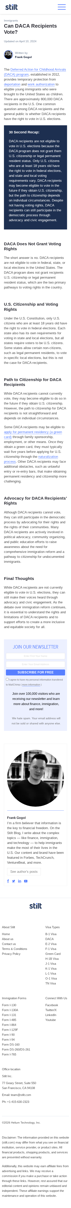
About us (7, 939)
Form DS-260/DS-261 (16, 1049)
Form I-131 (9, 1015)
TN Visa (50, 983)
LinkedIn (50, 1015)
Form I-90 (8, 1034)
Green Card (53, 953)
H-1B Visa (52, 958)
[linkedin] (19, 881)
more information (31, 684)
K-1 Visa (50, 968)
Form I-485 (9, 1020)
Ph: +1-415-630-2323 (15, 1101)
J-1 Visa (50, 963)
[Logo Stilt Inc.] (11, 7)
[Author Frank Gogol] (35, 809)
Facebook (51, 1005)
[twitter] (13, 881)
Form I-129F (10, 1029)
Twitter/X (51, 1010)
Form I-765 (9, 1054)
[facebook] (8, 881)
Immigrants (11, 20)
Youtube (50, 1020)
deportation (12, 84)
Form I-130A (10, 1010)
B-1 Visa (50, 934)
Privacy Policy (11, 953)
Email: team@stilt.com (16, 1095)
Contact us (9, 944)
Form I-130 (9, 1005)
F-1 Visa (50, 948)
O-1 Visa (51, 978)
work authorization (41, 84)
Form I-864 (9, 1024)
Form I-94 (8, 1039)
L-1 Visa (50, 973)
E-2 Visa (50, 944)
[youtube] (25, 881)
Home (6, 934)
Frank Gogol (16, 817)
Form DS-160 (11, 1044)
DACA (49, 939)
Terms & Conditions (14, 948)
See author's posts (24, 872)
